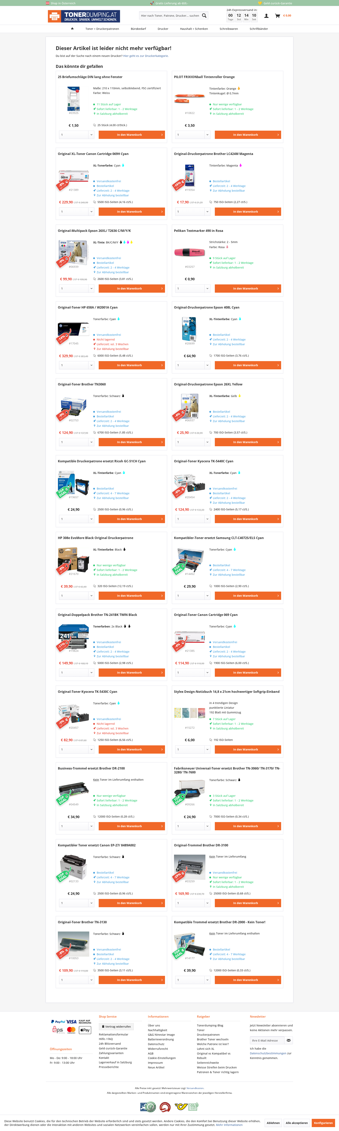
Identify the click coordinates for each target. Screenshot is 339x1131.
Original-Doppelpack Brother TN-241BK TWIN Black (97, 615)
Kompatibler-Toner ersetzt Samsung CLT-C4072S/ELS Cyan (219, 538)
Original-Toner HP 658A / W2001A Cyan (88, 307)
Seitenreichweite (208, 1063)
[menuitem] (159, 15)
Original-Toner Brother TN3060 (82, 384)
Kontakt (104, 1058)
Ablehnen (273, 1123)
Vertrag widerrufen (118, 1026)
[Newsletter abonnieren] (288, 1040)
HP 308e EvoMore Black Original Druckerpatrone (95, 538)
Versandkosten (195, 1088)
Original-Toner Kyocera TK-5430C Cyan (87, 692)
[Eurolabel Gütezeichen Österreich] (148, 1107)
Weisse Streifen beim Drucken (217, 1067)
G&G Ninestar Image (161, 1034)
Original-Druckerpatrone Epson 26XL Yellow (208, 384)
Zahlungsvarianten (111, 1053)
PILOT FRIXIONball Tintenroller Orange (204, 77)
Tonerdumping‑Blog (210, 1025)
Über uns (154, 1025)
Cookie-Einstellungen (162, 1058)
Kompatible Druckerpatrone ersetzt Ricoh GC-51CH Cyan (102, 461)
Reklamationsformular (113, 1034)
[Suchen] (204, 15)
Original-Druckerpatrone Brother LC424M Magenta (213, 154)
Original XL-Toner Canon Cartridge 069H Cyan (93, 154)
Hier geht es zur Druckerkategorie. (146, 56)
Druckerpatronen (208, 1034)
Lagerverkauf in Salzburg (115, 1062)
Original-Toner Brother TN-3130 (82, 922)
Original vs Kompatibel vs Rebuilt (214, 1056)
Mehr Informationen (229, 1125)
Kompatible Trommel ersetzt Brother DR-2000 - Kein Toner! (219, 922)
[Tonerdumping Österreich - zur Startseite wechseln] (84, 16)
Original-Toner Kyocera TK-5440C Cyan (203, 461)
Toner (201, 1030)
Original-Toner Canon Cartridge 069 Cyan (206, 615)
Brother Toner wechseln (213, 1039)
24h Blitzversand (110, 1043)
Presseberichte (109, 1067)
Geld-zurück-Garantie (113, 1048)
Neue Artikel (156, 1067)
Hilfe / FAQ (106, 1039)
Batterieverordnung (161, 1039)
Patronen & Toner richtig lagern (218, 1072)
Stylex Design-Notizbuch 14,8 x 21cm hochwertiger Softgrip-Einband (227, 692)
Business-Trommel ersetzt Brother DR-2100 (91, 768)
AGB (150, 1053)
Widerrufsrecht (158, 1049)
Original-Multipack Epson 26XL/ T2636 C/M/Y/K (94, 231)
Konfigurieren (323, 1123)
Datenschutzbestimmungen (268, 1053)
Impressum (155, 1063)
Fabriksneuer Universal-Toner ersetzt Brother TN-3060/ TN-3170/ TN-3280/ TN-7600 (227, 770)
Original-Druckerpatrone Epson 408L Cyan (207, 307)
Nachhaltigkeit (157, 1030)
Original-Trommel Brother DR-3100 (201, 845)
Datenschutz (156, 1044)
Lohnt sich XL (205, 1049)
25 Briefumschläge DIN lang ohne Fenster (90, 77)
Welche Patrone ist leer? (213, 1044)
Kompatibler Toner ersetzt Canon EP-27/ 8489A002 (97, 845)
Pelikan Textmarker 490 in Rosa (198, 231)
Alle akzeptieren (297, 1123)
